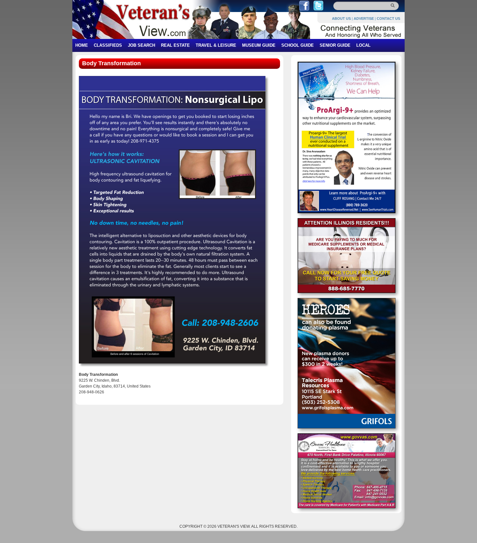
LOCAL (363, 45)
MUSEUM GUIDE (258, 45)
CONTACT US (388, 18)
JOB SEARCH (141, 45)
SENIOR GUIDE (335, 45)
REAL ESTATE (175, 45)
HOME (81, 45)
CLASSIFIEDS (108, 45)
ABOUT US (341, 18)
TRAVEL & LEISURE (216, 45)
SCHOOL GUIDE (297, 45)
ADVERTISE (364, 18)
